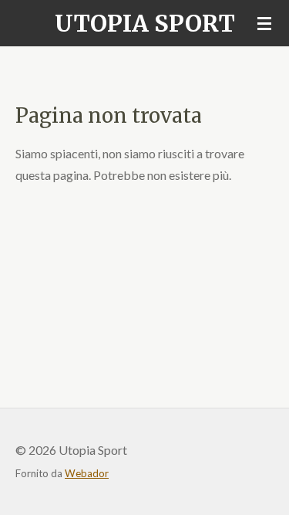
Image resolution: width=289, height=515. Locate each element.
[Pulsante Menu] (264, 23)
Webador (87, 473)
